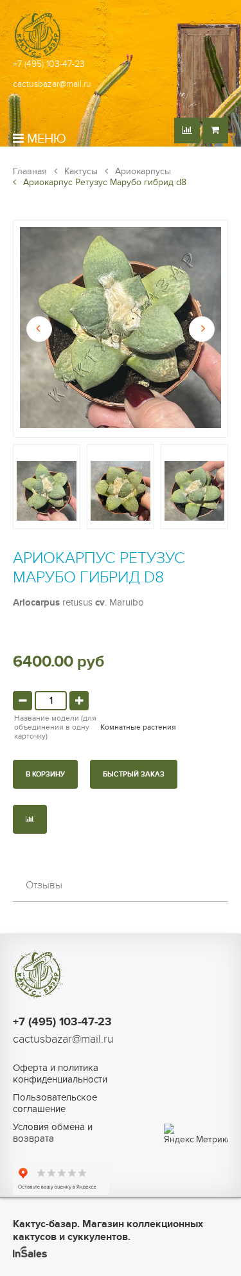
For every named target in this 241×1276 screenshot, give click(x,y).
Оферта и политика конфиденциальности (60, 1073)
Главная (30, 171)
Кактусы (80, 171)
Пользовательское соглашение (55, 1103)
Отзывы (44, 885)
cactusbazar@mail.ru (52, 83)
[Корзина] (215, 130)
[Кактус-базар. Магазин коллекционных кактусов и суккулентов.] (38, 57)
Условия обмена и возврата (53, 1132)
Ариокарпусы (141, 171)
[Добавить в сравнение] (30, 819)
